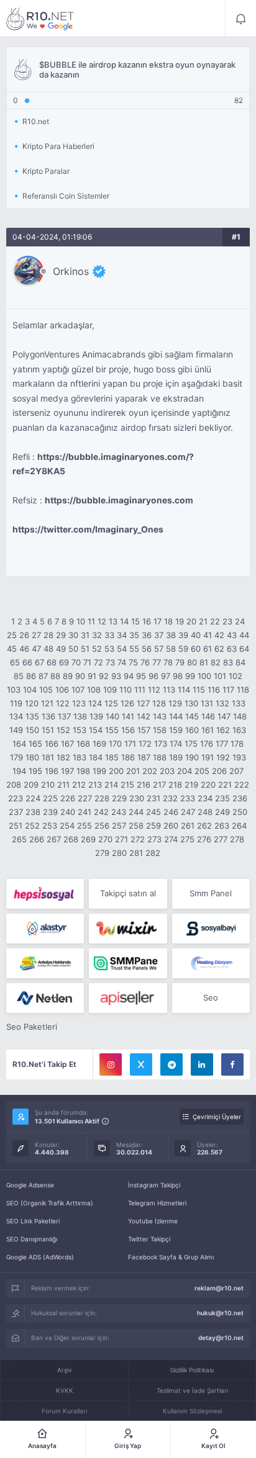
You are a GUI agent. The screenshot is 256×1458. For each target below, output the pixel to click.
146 (208, 716)
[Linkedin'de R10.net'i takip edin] (202, 1064)
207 (236, 771)
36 (147, 635)
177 (222, 744)
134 (16, 716)
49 (61, 649)
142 (143, 716)
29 (61, 635)
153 (79, 730)
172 (145, 744)
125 (111, 703)
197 (67, 771)
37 (158, 635)
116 (214, 690)
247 (188, 812)
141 (128, 716)
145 (192, 716)
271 (121, 839)
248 (205, 812)
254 (67, 825)
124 (95, 703)
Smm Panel (211, 893)
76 (145, 662)
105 (46, 690)
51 (85, 649)
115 (199, 690)
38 (171, 635)
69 (64, 662)
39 (183, 635)
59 (183, 649)
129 (175, 703)
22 (215, 621)
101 (220, 676)
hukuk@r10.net (220, 1312)
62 (219, 649)
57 (158, 649)
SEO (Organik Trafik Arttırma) (49, 1203)
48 (48, 649)
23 (227, 621)
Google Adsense (30, 1185)
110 (125, 690)
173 (160, 744)
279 (102, 853)
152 (63, 730)
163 (239, 730)
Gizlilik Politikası (192, 1370)
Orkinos (71, 271)
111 (139, 690)
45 (12, 649)
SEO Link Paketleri (33, 1221)
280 (119, 853)
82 (216, 662)
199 (99, 771)
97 (165, 676)
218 (175, 785)
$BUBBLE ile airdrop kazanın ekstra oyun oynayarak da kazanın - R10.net (40, 18)
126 (127, 703)
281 (136, 853)
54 (122, 649)
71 (87, 662)
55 (134, 649)
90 (80, 676)
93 (116, 676)
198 (83, 771)
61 (207, 649)
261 (187, 825)
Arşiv (64, 1370)
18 (168, 621)
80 (192, 662)
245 (153, 812)
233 (187, 798)
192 (223, 757)
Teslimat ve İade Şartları (192, 1390)
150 (32, 730)
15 (135, 621)
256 (101, 825)
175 (191, 744)
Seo (210, 997)
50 (73, 649)
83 (228, 662)
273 (154, 839)
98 (178, 676)
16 (146, 621)
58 (171, 649)
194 (19, 771)
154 (96, 730)
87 (43, 676)
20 (191, 621)
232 (170, 798)
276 (204, 839)
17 (157, 621)
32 (97, 635)
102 (235, 676)
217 (159, 785)
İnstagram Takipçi (154, 1185)
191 (207, 757)
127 (143, 703)
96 (153, 676)
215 (127, 785)
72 (98, 662)
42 (219, 635)
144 (176, 716)
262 (204, 825)
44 (244, 635)
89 (68, 676)
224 (32, 798)
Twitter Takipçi (149, 1239)
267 (54, 839)
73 (110, 662)
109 (110, 690)
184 (96, 757)
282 (152, 853)
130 (191, 703)
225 (50, 798)
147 (224, 716)
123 (79, 703)
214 (111, 785)
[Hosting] (45, 928)
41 (207, 635)
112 (154, 690)
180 (32, 757)
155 (112, 730)
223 (15, 798)
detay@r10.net (221, 1337)
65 (15, 662)
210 (48, 785)
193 (239, 757)
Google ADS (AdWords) (40, 1257)
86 (31, 676)
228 (101, 798)
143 (160, 716)
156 (128, 730)
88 (55, 676)
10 (80, 621)
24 (240, 621)
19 (179, 621)
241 (84, 812)
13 (113, 621)
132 (222, 703)
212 (79, 785)
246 (170, 812)
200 (116, 771)
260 (170, 825)
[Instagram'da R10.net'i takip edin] (110, 1064)
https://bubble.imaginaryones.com (119, 500)
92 (104, 676)
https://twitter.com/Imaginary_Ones (87, 529)
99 (190, 676)
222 (241, 785)
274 (171, 839)
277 (220, 839)
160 (192, 730)
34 (122, 635)
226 (67, 798)
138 (80, 716)
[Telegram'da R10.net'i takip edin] (171, 1064)
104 (30, 690)
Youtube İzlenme (153, 1221)
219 (191, 785)
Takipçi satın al (128, 893)
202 (149, 771)
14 (124, 621)
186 (128, 757)
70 (76, 662)
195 (35, 771)
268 (70, 839)
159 (176, 730)
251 (15, 825)
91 (92, 676)
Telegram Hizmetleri (157, 1203)
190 (192, 757)
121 (47, 703)
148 (240, 716)
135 (32, 716)
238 (32, 812)
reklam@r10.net (219, 1288)
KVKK (64, 1390)
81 (203, 662)
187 (143, 757)
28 (48, 635)
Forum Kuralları (64, 1411)
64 (244, 649)
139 (96, 716)
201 (133, 771)
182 (63, 757)
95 (141, 676)
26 (24, 635)
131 (207, 703)
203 (167, 771)
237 (16, 812)
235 (222, 798)
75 (133, 662)
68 (52, 662)
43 (232, 635)
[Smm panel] (128, 963)
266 (36, 839)
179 (16, 757)
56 (147, 649)
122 (63, 703)
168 (83, 744)
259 (153, 825)
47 (36, 649)
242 (101, 812)
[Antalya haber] (45, 963)
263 (221, 825)
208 (13, 785)
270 (105, 839)
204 (184, 771)
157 (143, 730)
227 (85, 798)
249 (222, 812)
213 (95, 785)
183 (79, 757)
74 (121, 662)
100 (204, 676)
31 (85, 635)
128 (159, 703)
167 (67, 744)
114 (184, 690)
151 (48, 730)
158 (160, 730)
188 (160, 757)
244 (136, 812)
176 (206, 744)
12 (102, 621)
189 (176, 757)
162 (223, 730)
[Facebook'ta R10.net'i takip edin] (232, 1064)
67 (39, 662)
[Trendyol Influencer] (128, 928)
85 (19, 676)
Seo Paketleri (31, 1027)
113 (169, 690)
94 (129, 676)
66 (27, 662)
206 (219, 771)
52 (97, 649)
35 (134, 635)
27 (36, 635)
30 (73, 635)
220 (208, 785)
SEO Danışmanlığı (31, 1239)
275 (187, 839)
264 (239, 825)
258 (136, 825)
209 (31, 785)
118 (243, 690)
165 (35, 744)
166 (51, 744)
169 (99, 744)
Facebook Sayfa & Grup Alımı (171, 1257)
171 (130, 744)
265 (19, 839)
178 (237, 744)
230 (136, 798)
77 (156, 662)
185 (112, 757)
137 (64, 716)
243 (118, 812)
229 (119, 798)
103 (14, 690)
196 (51, 771)
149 (16, 730)
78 (168, 662)
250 (239, 812)
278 (237, 839)
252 (32, 825)
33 (109, 635)
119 (16, 703)
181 (48, 757)
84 (240, 662)
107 (78, 690)
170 (115, 744)
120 (32, 703)
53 (109, 649)
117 (228, 690)
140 (112, 716)
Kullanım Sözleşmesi (192, 1411)
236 (239, 798)
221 (225, 785)
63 (232, 649)
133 (238, 703)
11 (91, 621)
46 (24, 649)
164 (19, 744)
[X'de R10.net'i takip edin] (141, 1064)
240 (67, 812)
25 (12, 635)
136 (48, 716)
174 (176, 744)
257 (119, 825)
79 (180, 662)
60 (196, 649)
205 (201, 771)
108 (94, 690)
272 (137, 839)
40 (196, 635)
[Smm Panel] (45, 894)
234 (205, 798)
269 (88, 839)
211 (63, 785)
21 (203, 621)
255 (84, 825)
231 (153, 798)
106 (62, 690)
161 (207, 730)
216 (143, 785)
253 (49, 825)
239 (50, 812)
